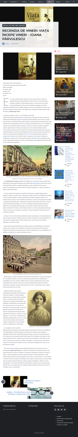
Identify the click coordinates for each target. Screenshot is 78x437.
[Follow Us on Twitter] (58, 409)
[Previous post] (3, 381)
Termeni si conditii (62, 424)
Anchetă (32, 2)
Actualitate (13, 2)
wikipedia (40, 178)
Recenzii (22, 25)
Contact (59, 416)
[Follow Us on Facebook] (55, 409)
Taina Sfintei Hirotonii (64, 92)
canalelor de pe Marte (9, 136)
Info (49, 2)
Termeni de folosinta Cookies (65, 422)
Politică (24, 2)
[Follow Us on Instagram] (61, 409)
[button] (73, 2)
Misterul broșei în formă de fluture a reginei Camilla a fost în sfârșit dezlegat (70, 213)
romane (12, 348)
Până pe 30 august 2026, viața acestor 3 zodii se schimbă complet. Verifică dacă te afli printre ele (70, 195)
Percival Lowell (29, 134)
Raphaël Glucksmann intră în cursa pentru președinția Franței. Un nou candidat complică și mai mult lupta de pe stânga (69, 154)
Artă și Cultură (9, 25)
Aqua (8, 43)
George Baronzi (37, 183)
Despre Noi (60, 420)
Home (5, 2)
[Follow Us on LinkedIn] (65, 409)
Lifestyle (40, 2)
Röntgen (19, 119)
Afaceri (67, 2)
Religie (58, 2)
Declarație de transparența (64, 418)
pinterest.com (38, 274)
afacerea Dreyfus (36, 138)
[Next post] (51, 393)
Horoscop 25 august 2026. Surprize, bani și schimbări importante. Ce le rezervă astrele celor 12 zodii (69, 176)
